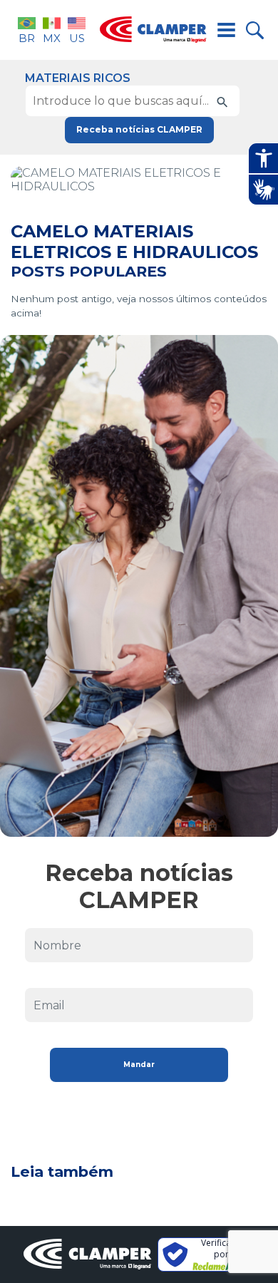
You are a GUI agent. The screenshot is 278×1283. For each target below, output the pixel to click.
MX (52, 38)
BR (27, 38)
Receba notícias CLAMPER (139, 129)
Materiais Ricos (77, 78)
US (77, 38)
